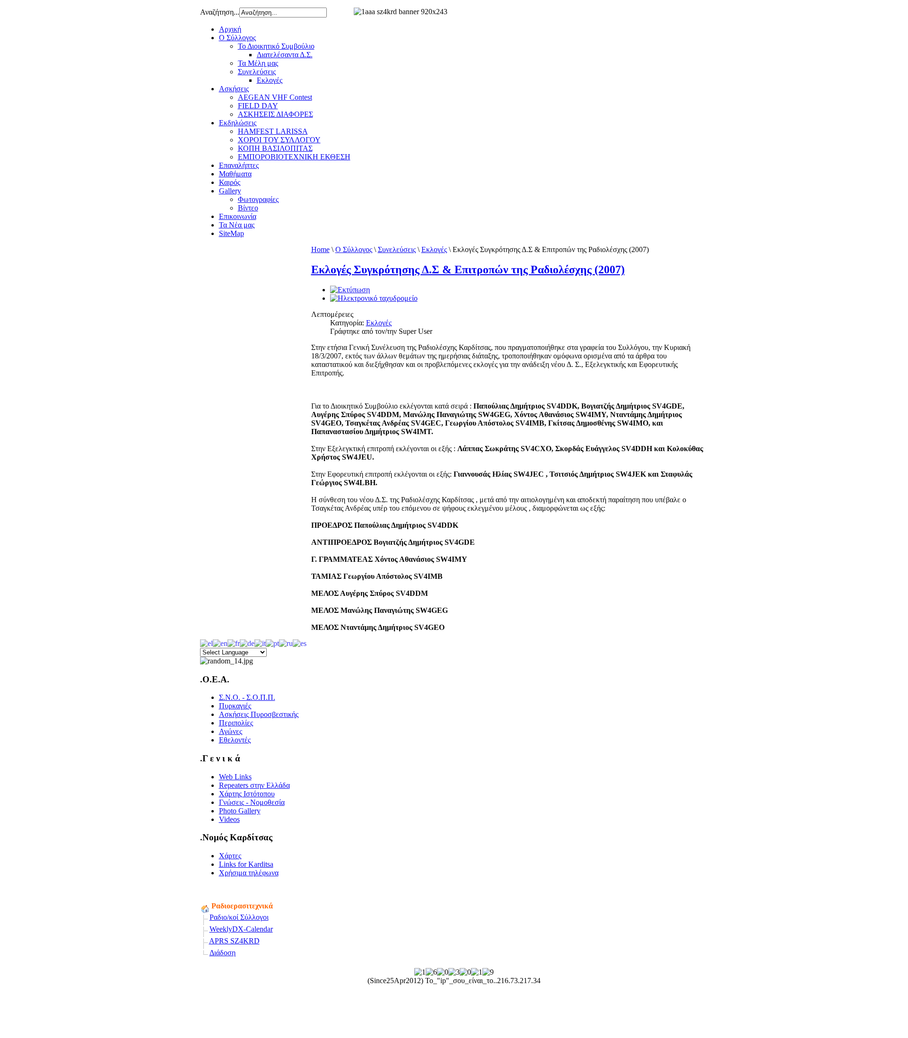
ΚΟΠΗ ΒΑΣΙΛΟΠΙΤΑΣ (275, 148)
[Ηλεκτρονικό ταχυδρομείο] (374, 298)
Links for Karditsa (246, 864)
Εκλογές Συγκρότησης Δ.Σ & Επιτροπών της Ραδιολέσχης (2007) (468, 269)
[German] (247, 642)
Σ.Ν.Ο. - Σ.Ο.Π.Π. (247, 697)
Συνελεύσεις (257, 72)
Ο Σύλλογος (237, 38)
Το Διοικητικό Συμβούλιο (276, 46)
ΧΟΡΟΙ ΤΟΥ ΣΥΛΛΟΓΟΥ (279, 140)
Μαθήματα (235, 174)
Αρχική (230, 29)
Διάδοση (223, 953)
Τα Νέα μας (236, 225)
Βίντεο (248, 208)
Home (320, 249)
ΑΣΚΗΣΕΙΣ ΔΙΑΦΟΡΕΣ (275, 114)
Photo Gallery (240, 811)
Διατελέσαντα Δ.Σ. (285, 55)
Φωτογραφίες (258, 199)
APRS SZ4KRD (234, 941)
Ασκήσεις (234, 89)
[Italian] (260, 642)
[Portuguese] (272, 642)
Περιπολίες (236, 723)
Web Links (235, 777)
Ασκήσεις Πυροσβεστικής (258, 714)
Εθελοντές (235, 740)
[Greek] (206, 642)
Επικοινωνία (237, 216)
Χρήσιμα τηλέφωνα (249, 873)
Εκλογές (269, 80)
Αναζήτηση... (219, 12)
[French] (233, 642)
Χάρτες (230, 856)
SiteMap (231, 233)
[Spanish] (299, 642)
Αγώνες (230, 731)
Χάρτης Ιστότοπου (247, 794)
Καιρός (229, 182)
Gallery (230, 191)
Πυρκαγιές (235, 706)
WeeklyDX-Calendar (241, 929)
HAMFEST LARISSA (273, 131)
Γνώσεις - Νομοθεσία (252, 802)
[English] (220, 642)
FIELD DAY (258, 106)
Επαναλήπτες (239, 165)
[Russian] (286, 642)
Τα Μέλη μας (258, 63)
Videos (229, 819)
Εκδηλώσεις (237, 123)
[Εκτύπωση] (350, 290)
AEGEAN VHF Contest (275, 97)
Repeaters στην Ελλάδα (254, 785)
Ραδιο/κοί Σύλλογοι (239, 917)
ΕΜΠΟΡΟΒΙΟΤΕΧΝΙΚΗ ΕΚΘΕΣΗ (294, 157)
